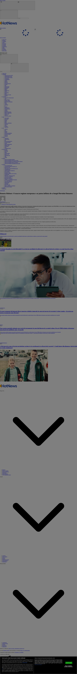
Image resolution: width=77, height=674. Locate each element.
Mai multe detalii (24, 662)
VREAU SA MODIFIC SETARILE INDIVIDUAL (68, 666)
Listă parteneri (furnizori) (38, 664)
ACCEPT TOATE (69, 662)
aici (2, 668)
